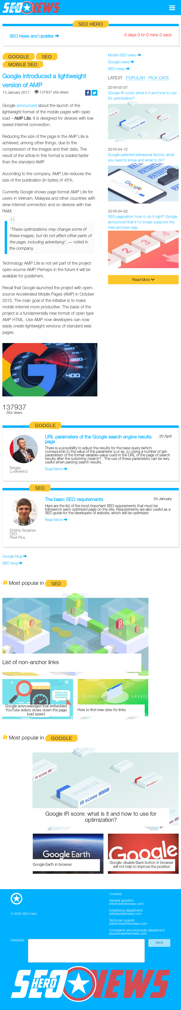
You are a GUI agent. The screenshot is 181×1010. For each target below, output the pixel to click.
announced (26, 106)
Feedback (18, 940)
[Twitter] (94, 93)
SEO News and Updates (32, 36)
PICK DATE (158, 78)
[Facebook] (88, 93)
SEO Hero (30, 914)
